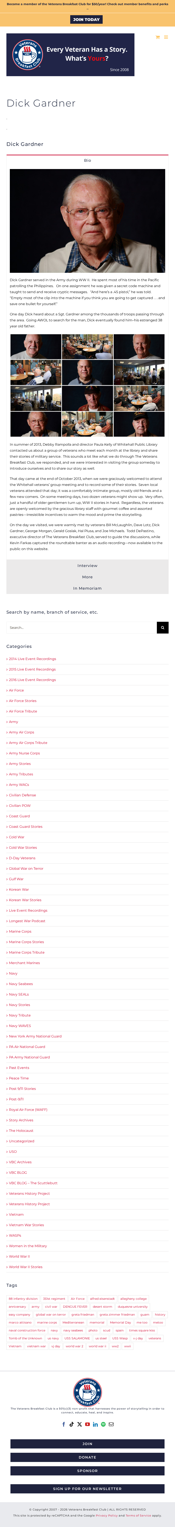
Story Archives (21, 1120)
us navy (53, 1338)
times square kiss (142, 1330)
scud (106, 1330)
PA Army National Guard (29, 1057)
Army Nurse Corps (24, 753)
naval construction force (27, 1330)
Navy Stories (19, 1005)
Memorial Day (120, 1322)
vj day (55, 1346)
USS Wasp (120, 1338)
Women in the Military (28, 1246)
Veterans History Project (29, 1194)
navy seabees (73, 1330)
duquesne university (133, 1307)
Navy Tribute (20, 1015)
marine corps (47, 1322)
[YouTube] (87, 1424)
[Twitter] (79, 1424)
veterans (155, 1338)
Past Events (19, 1068)
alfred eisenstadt (102, 1299)
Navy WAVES (20, 1026)
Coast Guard (19, 816)
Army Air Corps (21, 732)
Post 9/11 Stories (22, 1089)
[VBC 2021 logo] (87, 1379)
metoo (158, 1322)
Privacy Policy (107, 1515)
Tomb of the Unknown (25, 1338)
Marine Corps (20, 931)
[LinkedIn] (95, 1424)
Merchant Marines (24, 963)
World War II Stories (25, 1267)
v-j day (138, 1338)
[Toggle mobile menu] (166, 37)
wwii (127, 1346)
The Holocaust (21, 1131)
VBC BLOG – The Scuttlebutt (33, 1183)
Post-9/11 (16, 1099)
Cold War (16, 837)
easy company (19, 1314)
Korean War (19, 889)
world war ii (97, 1346)
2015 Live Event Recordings (32, 669)
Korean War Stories (25, 900)
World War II (19, 1256)
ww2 (115, 1346)
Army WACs (19, 785)
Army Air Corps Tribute (28, 743)
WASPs (15, 1235)
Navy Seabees (21, 984)
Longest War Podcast (27, 921)
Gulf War (16, 879)
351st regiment (54, 1299)
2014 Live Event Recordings (32, 659)
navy (54, 1330)
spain (120, 1330)
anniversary (17, 1307)
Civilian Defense (22, 795)
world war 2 (74, 1346)
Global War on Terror (26, 869)
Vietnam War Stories (26, 1225)
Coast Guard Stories (25, 827)
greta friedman (82, 1314)
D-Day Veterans (22, 858)
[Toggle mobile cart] (158, 37)
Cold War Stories (23, 848)
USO (13, 1152)
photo (93, 1330)
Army (13, 722)
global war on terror (51, 1314)
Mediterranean (73, 1322)
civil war (51, 1307)
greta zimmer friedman (117, 1314)
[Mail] (111, 1424)
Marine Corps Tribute (27, 952)
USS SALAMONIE (77, 1338)
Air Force (16, 690)
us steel (101, 1338)
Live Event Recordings (28, 910)
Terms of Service (138, 1515)
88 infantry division (23, 1299)
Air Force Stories (22, 701)
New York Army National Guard (35, 1036)
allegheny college (133, 1299)
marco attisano (20, 1322)
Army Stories (20, 764)
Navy (13, 973)
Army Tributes (21, 774)
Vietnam (16, 1214)
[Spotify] (103, 1424)
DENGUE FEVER (75, 1307)
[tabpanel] (87, 363)
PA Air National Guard (27, 1047)
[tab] (87, 160)
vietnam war (36, 1346)
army (35, 1307)
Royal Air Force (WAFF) (28, 1110)
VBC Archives (20, 1162)
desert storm (102, 1307)
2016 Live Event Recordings (32, 680)
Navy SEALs (19, 994)
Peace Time (19, 1078)
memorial (97, 1322)
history (160, 1314)
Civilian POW (20, 806)
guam (144, 1314)
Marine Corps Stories (26, 942)
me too (142, 1322)
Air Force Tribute (23, 711)
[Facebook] (63, 1424)
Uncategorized (21, 1141)
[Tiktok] (71, 1424)
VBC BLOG (18, 1173)
